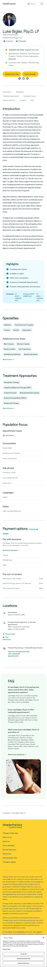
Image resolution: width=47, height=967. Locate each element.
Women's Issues (23, 344)
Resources (7, 854)
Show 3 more (8, 408)
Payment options (9, 100)
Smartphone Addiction (12, 354)
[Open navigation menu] (41, 4)
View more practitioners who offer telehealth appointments (19, 654)
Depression (26, 330)
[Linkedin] (27, 78)
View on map (10, 634)
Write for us (7, 837)
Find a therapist (9, 845)
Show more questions (16, 754)
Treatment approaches (11, 96)
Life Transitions (24, 349)
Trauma (7, 330)
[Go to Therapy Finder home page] (9, 3)
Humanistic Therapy (11, 382)
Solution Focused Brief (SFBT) (15, 398)
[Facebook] (19, 78)
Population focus (30, 96)
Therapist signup (9, 862)
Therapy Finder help (10, 833)
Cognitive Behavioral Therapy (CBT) (17, 387)
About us (6, 841)
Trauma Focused (10, 393)
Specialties (20, 92)
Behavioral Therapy (11, 403)
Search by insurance (10, 550)
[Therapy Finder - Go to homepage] (23, 826)
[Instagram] (23, 78)
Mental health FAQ (10, 858)
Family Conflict (9, 349)
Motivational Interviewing (29, 393)
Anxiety (16, 330)
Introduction (7, 92)
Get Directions (6, 638)
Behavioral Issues (30, 354)
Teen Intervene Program (24, 325)
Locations (22, 100)
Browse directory (9, 850)
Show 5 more (7, 359)
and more (12, 59)
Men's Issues (9, 344)
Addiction (7, 325)
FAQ (32, 100)
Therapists (6, 813)
